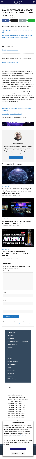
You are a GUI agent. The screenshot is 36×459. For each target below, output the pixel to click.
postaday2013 (11, 407)
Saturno (10, 419)
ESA (26, 392)
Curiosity (21, 392)
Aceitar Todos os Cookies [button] (18, 449)
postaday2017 (20, 409)
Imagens (15, 399)
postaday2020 (11, 413)
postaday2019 (20, 411)
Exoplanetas (11, 397)
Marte (12, 401)
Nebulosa (21, 403)
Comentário (6, 271)
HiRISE (23, 397)
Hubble (10, 399)
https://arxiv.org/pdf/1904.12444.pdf (11, 114)
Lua (9, 401)
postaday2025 (20, 417)
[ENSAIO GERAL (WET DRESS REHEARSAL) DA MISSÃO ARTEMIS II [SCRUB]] (18, 238)
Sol (23, 419)
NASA (16, 403)
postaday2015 (11, 409)
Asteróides (11, 390)
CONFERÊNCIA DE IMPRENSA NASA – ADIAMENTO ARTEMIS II (17, 222)
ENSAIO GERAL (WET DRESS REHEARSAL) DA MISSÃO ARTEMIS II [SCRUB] (16, 254)
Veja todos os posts (15, 158)
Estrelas (19, 395)
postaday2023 (20, 415)
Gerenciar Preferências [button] (18, 453)
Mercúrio (18, 401)
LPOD (22, 399)
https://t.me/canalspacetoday (10, 62)
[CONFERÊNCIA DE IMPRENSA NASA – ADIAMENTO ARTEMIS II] (18, 207)
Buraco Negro (19, 390)
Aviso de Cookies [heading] (18, 422)
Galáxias (18, 397)
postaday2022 (11, 415)
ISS (19, 399)
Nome (5, 292)
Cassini (9, 392)
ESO (9, 394)
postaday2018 (11, 411)
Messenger (11, 403)
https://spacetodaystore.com (10, 50)
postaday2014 (20, 407)
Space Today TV (5, 7)
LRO (26, 399)
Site (4, 308)
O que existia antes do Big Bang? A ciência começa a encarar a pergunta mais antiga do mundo (17, 191)
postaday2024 (11, 417)
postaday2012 (20, 405)
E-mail (5, 300)
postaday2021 (20, 413)
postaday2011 (11, 405)
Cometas (14, 392)
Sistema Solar (17, 419)
